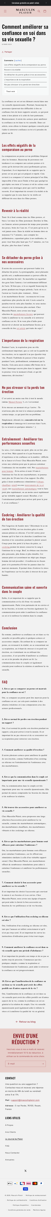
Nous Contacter (12, 1153)
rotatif (14, 485)
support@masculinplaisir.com (25, 1100)
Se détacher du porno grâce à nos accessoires (25, 75)
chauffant (6, 485)
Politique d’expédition (21, 1205)
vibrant (40, 481)
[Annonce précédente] (5, 3)
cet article (21, 328)
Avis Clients (10, 1132)
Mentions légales (39, 1210)
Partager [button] (8, 52)
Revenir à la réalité (12, 70)
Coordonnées (36, 1205)
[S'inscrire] (43, 1064)
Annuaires (9, 1160)
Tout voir (10, 91)
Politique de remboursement (36, 1195)
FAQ (7, 1146)
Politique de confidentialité (17, 1200)
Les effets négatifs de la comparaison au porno (25, 65)
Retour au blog (27, 1021)
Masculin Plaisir (17, 1195)
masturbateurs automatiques (24, 488)
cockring (6, 547)
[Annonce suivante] (46, 3)
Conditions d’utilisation (38, 1200)
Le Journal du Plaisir (14, 1139)
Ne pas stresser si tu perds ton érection (22, 85)
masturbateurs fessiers (23, 314)
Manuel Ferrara (15, 401)
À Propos (9, 1125)
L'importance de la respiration (17, 80)
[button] (5, 11)
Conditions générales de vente (19, 1210)
